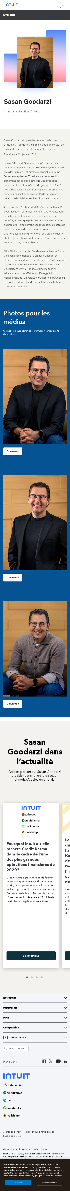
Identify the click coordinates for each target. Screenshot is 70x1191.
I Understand (18, 1182)
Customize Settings (49, 1183)
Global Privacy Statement (16, 1167)
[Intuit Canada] (11, 5)
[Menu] (63, 5)
